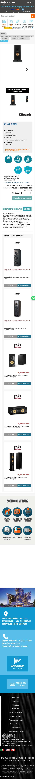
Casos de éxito (8, 27)
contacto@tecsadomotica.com (27, 28)
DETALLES (11, 285)
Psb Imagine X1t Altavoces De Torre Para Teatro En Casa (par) (15, 478)
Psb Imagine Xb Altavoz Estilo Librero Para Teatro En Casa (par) (16, 376)
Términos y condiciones (16, 731)
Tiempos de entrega (16, 720)
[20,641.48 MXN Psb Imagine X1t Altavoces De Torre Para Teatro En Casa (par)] (17, 458)
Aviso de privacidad (15, 712)
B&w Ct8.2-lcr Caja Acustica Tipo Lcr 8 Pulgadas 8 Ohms (15, 328)
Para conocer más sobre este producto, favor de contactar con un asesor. (18, 187)
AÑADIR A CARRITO (24, 285)
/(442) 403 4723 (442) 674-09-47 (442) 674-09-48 (18, 28)
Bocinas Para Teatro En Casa (20, 38)
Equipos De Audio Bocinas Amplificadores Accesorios (16, 36)
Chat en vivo (7, 182)
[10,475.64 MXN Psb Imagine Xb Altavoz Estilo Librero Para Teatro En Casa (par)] (17, 356)
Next (26, 69)
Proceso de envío (16, 724)
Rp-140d (3, 41)
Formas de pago (15, 716)
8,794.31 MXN (23, 424)
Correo (27, 182)
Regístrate (15, 701)
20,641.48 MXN (23, 475)
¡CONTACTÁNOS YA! (17, 667)
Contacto (15, 709)
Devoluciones (15, 728)
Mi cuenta (15, 697)
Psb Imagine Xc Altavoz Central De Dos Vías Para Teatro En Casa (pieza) (16, 427)
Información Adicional (7, 776)
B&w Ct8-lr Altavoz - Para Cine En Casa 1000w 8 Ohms (17, 277)
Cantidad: (16, 193)
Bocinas (4, 38)
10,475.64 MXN (23, 373)
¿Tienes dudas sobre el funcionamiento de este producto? (11, 178)
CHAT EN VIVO (21, 683)
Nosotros (15, 705)
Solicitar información (22, 198)
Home (3, 33)
